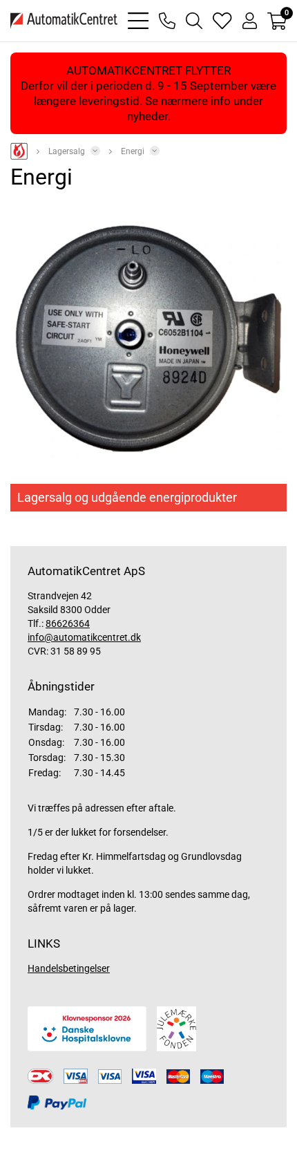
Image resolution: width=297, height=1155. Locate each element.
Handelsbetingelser (69, 968)
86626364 (68, 623)
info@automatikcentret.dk (84, 637)
